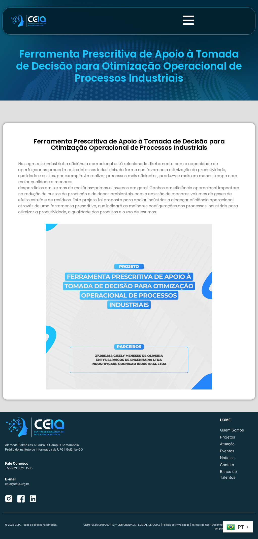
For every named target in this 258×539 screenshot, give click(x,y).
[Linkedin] (33, 499)
